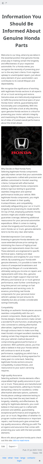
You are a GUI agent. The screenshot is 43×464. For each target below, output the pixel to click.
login (19, 460)
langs (22, 457)
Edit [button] (3, 446)
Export (12, 446)
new (4, 457)
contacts (31, 457)
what (10, 457)
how (17, 457)
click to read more (21, 440)
